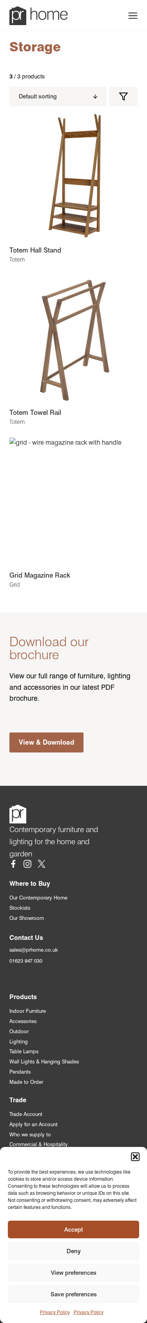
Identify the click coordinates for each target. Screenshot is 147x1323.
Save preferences (74, 1294)
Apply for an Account (33, 1124)
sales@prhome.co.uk (33, 950)
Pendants (20, 1072)
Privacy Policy (55, 1312)
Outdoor (19, 1031)
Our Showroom (26, 918)
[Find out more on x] (41, 865)
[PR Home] (38, 15)
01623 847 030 (25, 961)
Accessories (22, 1021)
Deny (74, 1251)
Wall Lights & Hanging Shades (44, 1062)
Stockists (19, 908)
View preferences (73, 1272)
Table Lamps (23, 1051)
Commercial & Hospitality (38, 1144)
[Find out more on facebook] (13, 865)
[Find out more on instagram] (27, 865)
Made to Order (26, 1082)
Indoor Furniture (27, 1011)
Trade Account (25, 1114)
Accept (73, 1229)
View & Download (46, 742)
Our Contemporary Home (38, 898)
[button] (135, 1157)
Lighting (18, 1042)
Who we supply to (30, 1135)
